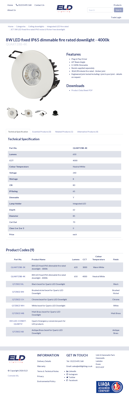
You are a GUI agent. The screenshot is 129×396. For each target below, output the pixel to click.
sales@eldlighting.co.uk (82, 366)
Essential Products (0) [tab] (41, 131)
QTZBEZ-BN (18, 291)
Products (118, 5)
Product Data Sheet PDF (82, 90)
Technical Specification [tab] (18, 131)
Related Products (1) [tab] (64, 131)
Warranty (41, 366)
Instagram (73, 374)
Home (10, 5)
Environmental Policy (46, 381)
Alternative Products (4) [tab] (87, 131)
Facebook (73, 380)
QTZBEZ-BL (18, 284)
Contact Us (39, 5)
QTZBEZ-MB (18, 313)
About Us (11, 10)
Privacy (40, 376)
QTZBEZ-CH (18, 299)
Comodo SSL (13, 375)
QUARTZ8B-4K (18, 276)
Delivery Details (44, 361)
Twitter (71, 377)
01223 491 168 (24, 5)
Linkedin (72, 371)
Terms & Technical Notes (48, 371)
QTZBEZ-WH (18, 305)
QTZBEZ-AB (18, 331)
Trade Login (116, 17)
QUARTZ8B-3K (18, 267)
